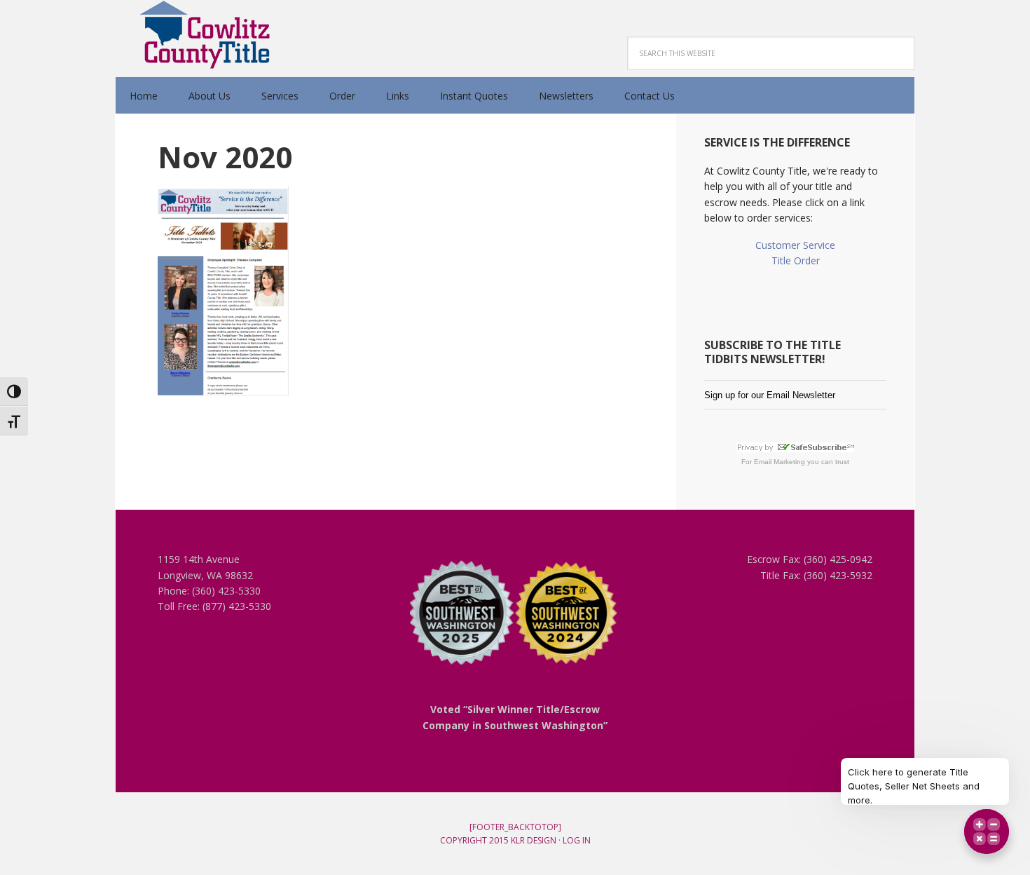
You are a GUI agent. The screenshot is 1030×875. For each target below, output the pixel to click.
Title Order (795, 260)
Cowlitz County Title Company (207, 35)
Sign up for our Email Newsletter (769, 395)
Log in (577, 840)
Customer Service (795, 245)
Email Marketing (779, 462)
